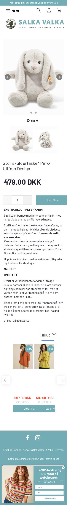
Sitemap (59, 449)
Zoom (34, 120)
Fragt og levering (12, 449)
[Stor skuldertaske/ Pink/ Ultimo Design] (33, 77)
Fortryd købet (51, 458)
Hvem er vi (27, 449)
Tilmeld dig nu (49, 498)
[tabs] (39, 10)
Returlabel (38, 458)
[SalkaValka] (35, 23)
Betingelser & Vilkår (43, 449)
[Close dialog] (63, 467)
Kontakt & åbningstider (20, 458)
